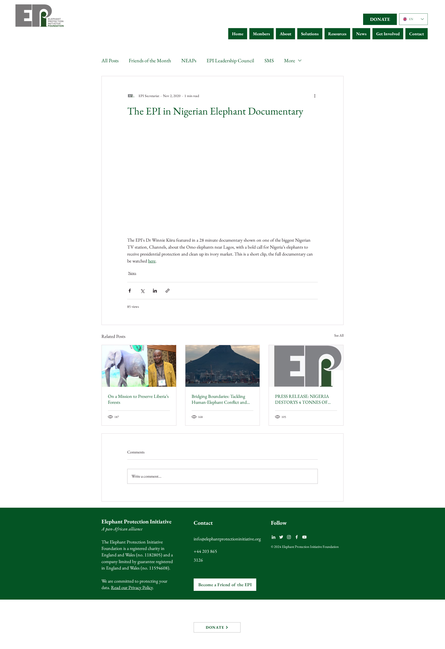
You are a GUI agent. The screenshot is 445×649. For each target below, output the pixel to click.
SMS (269, 60)
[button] (261, 33)
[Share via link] (167, 290)
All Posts (109, 60)
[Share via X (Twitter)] (142, 290)
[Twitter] (281, 537)
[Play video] (222, 182)
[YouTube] (304, 537)
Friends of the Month (150, 60)
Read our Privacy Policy (132, 587)
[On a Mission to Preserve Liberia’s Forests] (139, 366)
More (289, 60)
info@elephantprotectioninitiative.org (227, 539)
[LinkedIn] (273, 537)
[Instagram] (289, 537)
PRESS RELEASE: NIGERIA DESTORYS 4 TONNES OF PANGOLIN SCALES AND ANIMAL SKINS (302, 399)
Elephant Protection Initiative (136, 521)
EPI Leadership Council (230, 60)
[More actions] (315, 96)
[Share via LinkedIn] (154, 290)
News (132, 273)
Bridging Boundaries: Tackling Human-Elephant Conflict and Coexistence (219, 399)
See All (339, 335)
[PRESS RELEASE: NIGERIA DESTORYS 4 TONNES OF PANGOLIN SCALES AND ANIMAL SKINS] (306, 366)
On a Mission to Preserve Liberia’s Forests (138, 399)
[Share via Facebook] (129, 290)
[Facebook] (296, 537)
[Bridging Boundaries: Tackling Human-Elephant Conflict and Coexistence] (222, 366)
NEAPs (188, 60)
